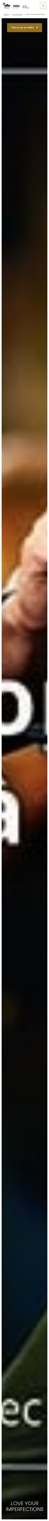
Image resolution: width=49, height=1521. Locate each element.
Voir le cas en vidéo (22, 27)
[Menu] (43, 5)
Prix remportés (17, 14)
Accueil (6, 14)
